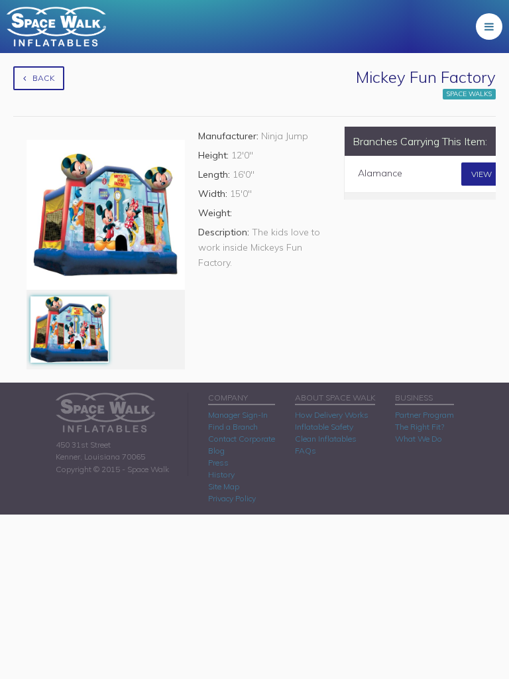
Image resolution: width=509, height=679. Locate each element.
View (481, 174)
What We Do (418, 439)
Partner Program (424, 415)
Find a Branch (233, 427)
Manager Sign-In (238, 415)
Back (43, 78)
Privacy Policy (232, 498)
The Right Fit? (419, 427)
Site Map (223, 486)
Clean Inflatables (326, 439)
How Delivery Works (331, 415)
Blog (216, 451)
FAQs (305, 451)
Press (218, 462)
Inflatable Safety (324, 427)
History (221, 474)
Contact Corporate (241, 439)
